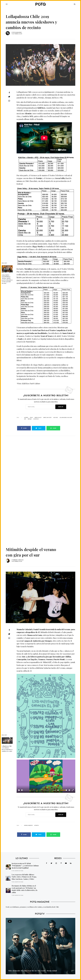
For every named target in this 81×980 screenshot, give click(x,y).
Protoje (30, 419)
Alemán (26, 417)
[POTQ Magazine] (40, 4)
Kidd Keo (55, 417)
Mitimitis (36, 825)
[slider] (36, 790)
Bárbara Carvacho (18, 560)
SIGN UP (60, 407)
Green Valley (38, 417)
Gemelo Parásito (28, 825)
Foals (31, 417)
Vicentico (36, 419)
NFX (25, 419)
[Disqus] (40, 460)
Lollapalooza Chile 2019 (66, 417)
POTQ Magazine (17, 32)
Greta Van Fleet (47, 417)
